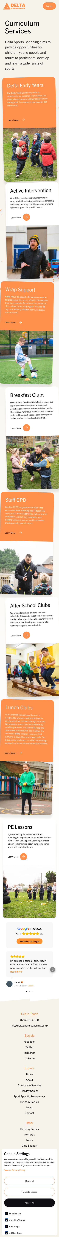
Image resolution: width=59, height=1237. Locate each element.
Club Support (29, 1145)
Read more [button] (16, 971)
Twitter (29, 1047)
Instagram (29, 1052)
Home (29, 1074)
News (29, 1107)
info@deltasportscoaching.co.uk (29, 1025)
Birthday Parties (29, 1101)
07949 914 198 (29, 1019)
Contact (29, 1112)
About (29, 1079)
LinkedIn (30, 1058)
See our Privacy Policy (14, 1170)
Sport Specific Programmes (29, 1096)
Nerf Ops (29, 1134)
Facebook (29, 1041)
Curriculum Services (29, 1085)
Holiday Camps (29, 1090)
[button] (6, 969)
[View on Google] (9, 984)
